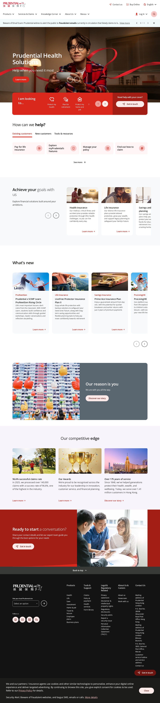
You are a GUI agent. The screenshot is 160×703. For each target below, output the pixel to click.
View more (125, 23)
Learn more (21, 79)
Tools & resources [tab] (63, 133)
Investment (71, 604)
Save (68, 601)
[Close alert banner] (154, 23)
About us (121, 595)
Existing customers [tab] (22, 133)
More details (91, 697)
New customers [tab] (43, 133)
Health (69, 595)
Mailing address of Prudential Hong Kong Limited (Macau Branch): (139, 633)
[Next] (105, 104)
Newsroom (122, 598)
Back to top (78, 570)
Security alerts (106, 615)
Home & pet (71, 607)
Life (68, 598)
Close (146, 690)
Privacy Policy (25, 690)
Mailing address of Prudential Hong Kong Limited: (139, 600)
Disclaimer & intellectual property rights (107, 603)
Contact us (139, 665)
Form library (89, 610)
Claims (86, 595)
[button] (9, 14)
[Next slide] (77, 80)
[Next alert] (148, 23)
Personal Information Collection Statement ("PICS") (105, 629)
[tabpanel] (80, 151)
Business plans (73, 622)
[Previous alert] (137, 23)
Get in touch (132, 104)
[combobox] (150, 4)
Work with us (123, 601)
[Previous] (98, 104)
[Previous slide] (70, 80)
